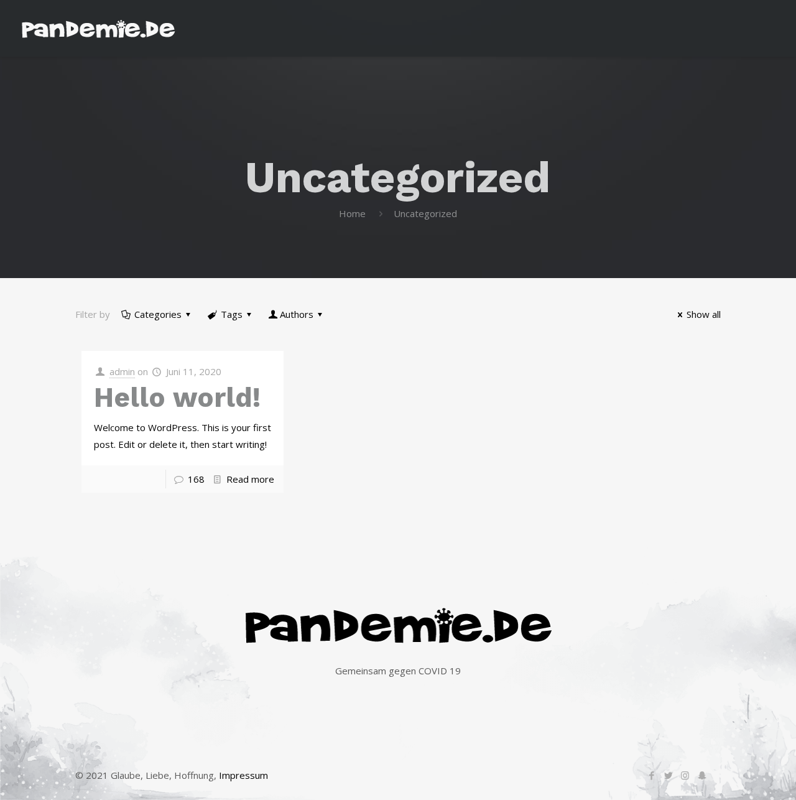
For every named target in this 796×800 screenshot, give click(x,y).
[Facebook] (651, 775)
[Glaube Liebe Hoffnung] (98, 28)
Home (352, 213)
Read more (250, 479)
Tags (232, 314)
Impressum (243, 775)
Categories (158, 314)
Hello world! (177, 397)
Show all (704, 314)
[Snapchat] (701, 775)
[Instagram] (685, 775)
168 (196, 479)
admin (122, 371)
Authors (296, 314)
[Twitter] (668, 775)
